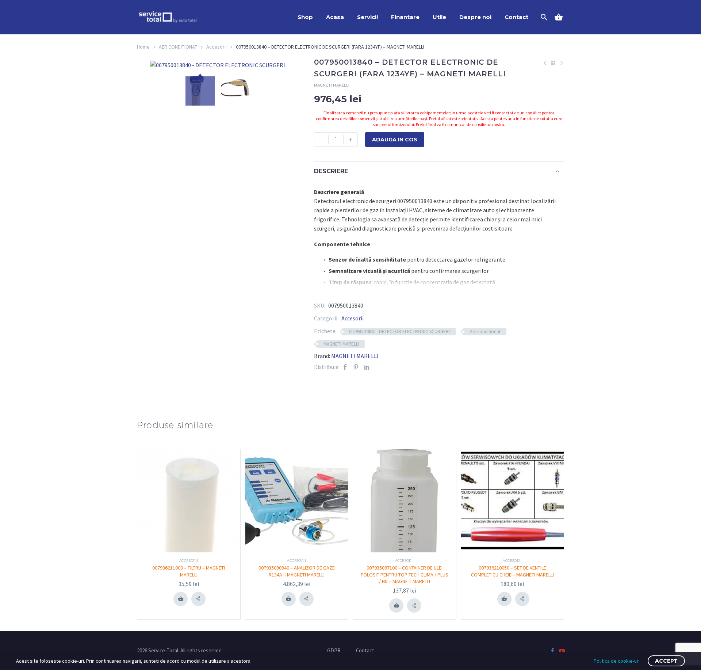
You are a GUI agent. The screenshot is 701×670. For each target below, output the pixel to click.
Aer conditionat (485, 331)
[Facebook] (345, 367)
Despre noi (475, 17)
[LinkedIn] (366, 367)
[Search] (543, 17)
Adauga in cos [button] (181, 599)
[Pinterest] (355, 367)
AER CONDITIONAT (178, 46)
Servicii (367, 17)
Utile (439, 17)
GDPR (334, 651)
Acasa (335, 17)
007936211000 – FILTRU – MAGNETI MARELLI (188, 571)
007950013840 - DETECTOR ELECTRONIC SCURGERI (399, 331)
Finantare (405, 17)
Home (143, 46)
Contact (516, 17)
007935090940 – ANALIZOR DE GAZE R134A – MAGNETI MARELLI (296, 571)
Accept (666, 661)
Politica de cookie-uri (617, 661)
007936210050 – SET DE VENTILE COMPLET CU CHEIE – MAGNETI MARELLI (512, 571)
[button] (198, 599)
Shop (305, 17)
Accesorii (216, 46)
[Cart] (561, 17)
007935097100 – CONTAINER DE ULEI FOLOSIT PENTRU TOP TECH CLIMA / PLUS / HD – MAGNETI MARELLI (404, 574)
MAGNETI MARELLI (341, 344)
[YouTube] (562, 651)
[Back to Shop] (553, 63)
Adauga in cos (394, 139)
